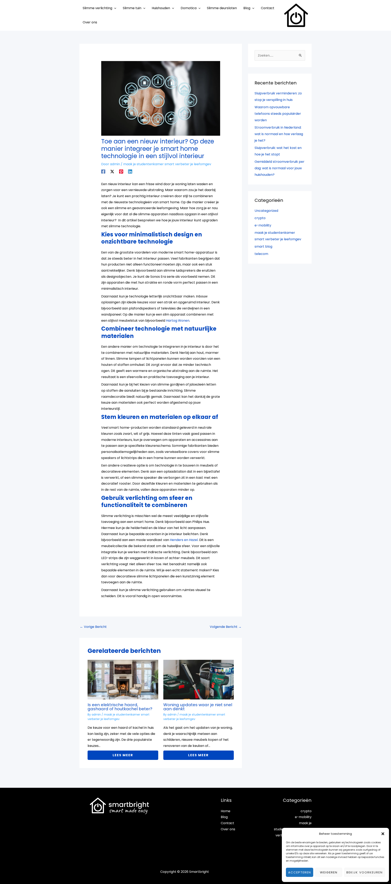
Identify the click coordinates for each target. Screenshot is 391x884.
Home (225, 811)
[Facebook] (103, 171)
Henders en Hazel (184, 540)
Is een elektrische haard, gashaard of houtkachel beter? (120, 707)
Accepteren (299, 872)
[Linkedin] (130, 171)
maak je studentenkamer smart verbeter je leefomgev (167, 164)
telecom (261, 253)
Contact (227, 823)
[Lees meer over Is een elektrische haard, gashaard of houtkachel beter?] (123, 679)
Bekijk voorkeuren (364, 872)
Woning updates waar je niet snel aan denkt (197, 707)
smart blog (263, 246)
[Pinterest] (121, 171)
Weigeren (328, 872)
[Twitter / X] (112, 171)
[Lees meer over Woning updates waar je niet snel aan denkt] (198, 679)
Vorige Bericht (93, 626)
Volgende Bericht (226, 626)
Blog (224, 817)
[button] (383, 834)
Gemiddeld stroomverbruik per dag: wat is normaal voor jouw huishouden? (279, 168)
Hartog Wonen (177, 320)
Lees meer (123, 755)
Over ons (228, 829)
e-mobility (263, 225)
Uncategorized (266, 210)
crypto (260, 218)
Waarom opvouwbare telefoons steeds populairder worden (278, 113)
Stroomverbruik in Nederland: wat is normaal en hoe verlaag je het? (279, 134)
